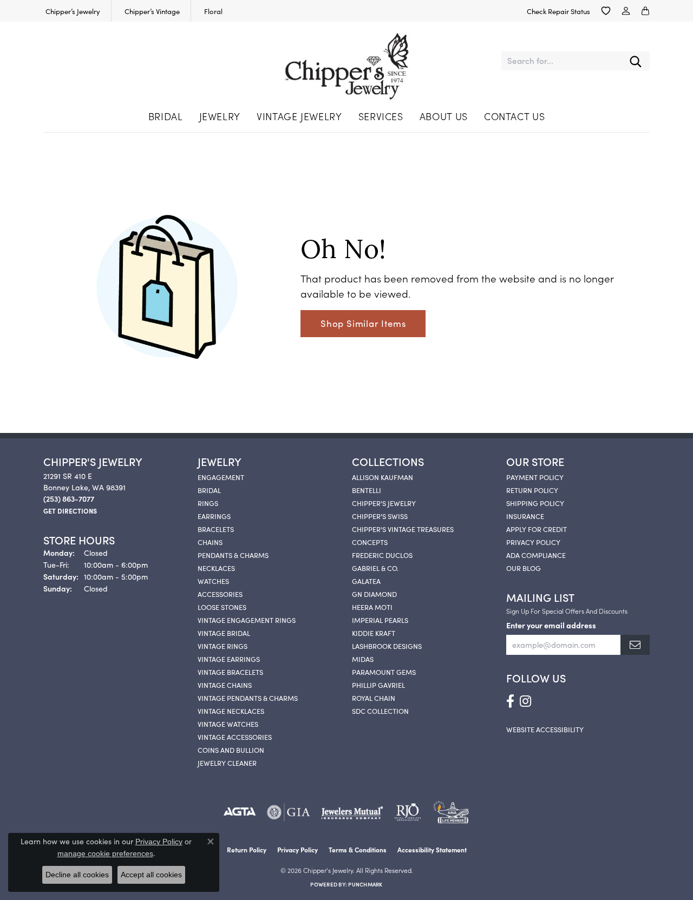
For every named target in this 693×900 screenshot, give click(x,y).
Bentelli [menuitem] (366, 490)
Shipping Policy (535, 503)
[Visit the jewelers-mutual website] (352, 812)
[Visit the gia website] (288, 812)
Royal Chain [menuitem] (373, 697)
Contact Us (514, 116)
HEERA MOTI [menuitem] (372, 607)
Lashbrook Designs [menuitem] (387, 646)
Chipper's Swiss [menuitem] (380, 516)
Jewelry (219, 116)
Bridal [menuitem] (209, 490)
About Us (444, 116)
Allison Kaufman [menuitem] (382, 477)
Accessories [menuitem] (220, 594)
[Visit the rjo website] (407, 812)
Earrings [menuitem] (214, 516)
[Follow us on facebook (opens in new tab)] (510, 701)
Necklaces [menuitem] (216, 568)
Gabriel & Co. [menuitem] (375, 568)
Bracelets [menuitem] (216, 529)
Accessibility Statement (432, 849)
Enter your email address (551, 625)
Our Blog (523, 568)
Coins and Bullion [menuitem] (231, 749)
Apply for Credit (536, 529)
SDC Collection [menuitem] (380, 710)
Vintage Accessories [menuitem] (235, 736)
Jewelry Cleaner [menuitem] (227, 762)
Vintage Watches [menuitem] (228, 723)
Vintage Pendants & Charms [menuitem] (248, 697)
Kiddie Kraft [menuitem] (373, 633)
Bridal (165, 116)
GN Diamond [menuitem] (374, 594)
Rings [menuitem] (208, 503)
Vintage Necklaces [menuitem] (231, 710)
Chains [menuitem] (210, 542)
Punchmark (365, 884)
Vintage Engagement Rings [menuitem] (247, 620)
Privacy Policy (533, 542)
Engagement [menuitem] (221, 477)
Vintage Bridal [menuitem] (224, 633)
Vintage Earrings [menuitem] (229, 658)
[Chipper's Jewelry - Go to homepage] (346, 61)
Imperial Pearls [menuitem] (380, 620)
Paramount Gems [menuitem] (384, 671)
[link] (71, 11)
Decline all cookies (77, 874)
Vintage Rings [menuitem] (222, 646)
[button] (606, 11)
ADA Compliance (536, 555)
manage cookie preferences (105, 853)
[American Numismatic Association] (450, 812)
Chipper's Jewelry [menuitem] (384, 503)
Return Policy (532, 490)
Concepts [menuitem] (370, 542)
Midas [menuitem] (363, 658)
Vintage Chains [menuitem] (225, 684)
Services (380, 116)
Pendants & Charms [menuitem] (233, 555)
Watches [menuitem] (213, 581)
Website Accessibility (545, 729)
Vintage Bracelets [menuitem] (230, 671)
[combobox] (561, 60)
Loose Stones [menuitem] (222, 607)
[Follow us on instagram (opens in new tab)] (525, 701)
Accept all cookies (151, 874)
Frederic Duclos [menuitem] (382, 555)
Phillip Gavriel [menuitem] (378, 684)
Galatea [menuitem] (366, 581)
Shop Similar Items (363, 323)
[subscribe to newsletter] (635, 645)
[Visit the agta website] (239, 812)
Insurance (525, 516)
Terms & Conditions (358, 849)
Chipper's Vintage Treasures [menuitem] (403, 529)
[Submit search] (636, 60)
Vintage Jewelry (299, 116)
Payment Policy (535, 477)
